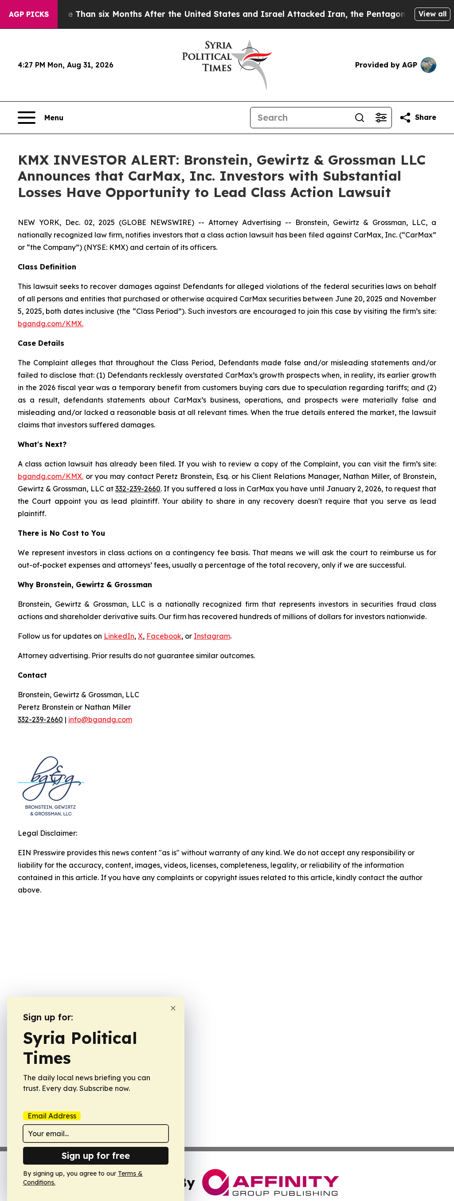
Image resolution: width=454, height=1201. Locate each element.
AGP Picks (29, 14)
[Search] (359, 117)
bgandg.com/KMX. (50, 323)
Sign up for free (96, 1155)
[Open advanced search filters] (380, 117)
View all (432, 13)
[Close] (173, 1008)
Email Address (51, 1115)
